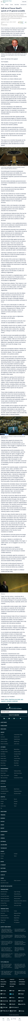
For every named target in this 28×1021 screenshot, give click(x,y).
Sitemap (2, 992)
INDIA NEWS (3, 735)
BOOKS (2, 868)
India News (16, 4)
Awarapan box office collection (20, 907)
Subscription (3, 990)
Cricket (11, 4)
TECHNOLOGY (4, 854)
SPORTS (2, 857)
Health (2, 810)
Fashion (2, 807)
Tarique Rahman (17, 900)
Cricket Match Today (18, 741)
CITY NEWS (3, 753)
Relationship (3, 812)
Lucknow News (17, 764)
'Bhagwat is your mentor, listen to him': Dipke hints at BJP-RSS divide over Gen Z (20, 942)
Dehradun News (17, 758)
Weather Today (13, 988)
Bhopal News (16, 755)
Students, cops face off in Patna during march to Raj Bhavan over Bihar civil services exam (20, 962)
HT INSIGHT (3, 871)
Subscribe (24, 1)
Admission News (4, 795)
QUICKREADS (4, 878)
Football (15, 860)
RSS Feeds (12, 992)
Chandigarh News (4, 758)
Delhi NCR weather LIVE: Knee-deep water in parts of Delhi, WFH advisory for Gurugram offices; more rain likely (20, 972)
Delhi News (3, 760)
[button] (1, 1)
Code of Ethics (22, 990)
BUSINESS (3, 824)
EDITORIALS (3, 847)
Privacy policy (3, 988)
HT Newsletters (22, 988)
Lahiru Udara (16, 750)
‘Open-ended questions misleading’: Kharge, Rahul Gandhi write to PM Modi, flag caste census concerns (7, 937)
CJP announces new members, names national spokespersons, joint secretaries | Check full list (20, 949)
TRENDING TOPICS (5, 915)
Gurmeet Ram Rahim (5, 902)
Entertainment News (5, 924)
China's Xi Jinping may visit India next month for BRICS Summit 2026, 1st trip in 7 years (7, 943)
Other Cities (16, 771)
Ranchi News (3, 771)
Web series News (4, 784)
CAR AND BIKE (4, 851)
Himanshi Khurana (17, 902)
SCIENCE (2, 841)
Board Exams (16, 795)
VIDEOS (2, 831)
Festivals (15, 807)
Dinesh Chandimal (4, 750)
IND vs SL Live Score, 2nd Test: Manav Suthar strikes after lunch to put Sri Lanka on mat (20, 979)
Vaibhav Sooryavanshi (5, 907)
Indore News (3, 762)
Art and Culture (4, 805)
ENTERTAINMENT (4, 775)
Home (2, 4)
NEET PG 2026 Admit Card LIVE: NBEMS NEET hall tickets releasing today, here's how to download (6, 979)
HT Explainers (17, 928)
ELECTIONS (3, 874)
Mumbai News (4, 767)
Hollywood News (17, 777)
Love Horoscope (4, 911)
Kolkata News (3, 764)
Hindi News (16, 926)
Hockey (2, 862)
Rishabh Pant (16, 747)
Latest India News (6, 933)
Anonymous (4, 24)
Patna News (3, 769)
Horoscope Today (17, 911)
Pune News (16, 769)
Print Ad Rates (13, 990)
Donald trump (3, 900)
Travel (15, 812)
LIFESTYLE (3, 803)
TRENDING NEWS (4, 895)
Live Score (3, 743)
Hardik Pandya (17, 745)
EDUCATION (3, 793)
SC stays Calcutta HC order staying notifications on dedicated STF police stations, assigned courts (7, 962)
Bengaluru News (4, 755)
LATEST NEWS (4, 728)
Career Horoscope (17, 909)
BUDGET (2, 834)
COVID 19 (3, 881)
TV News (16, 781)
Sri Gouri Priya (3, 909)
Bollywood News (4, 777)
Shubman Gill (16, 743)
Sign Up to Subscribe (14, 720)
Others (2, 864)
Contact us (12, 985)
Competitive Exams (4, 797)
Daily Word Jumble (4, 889)
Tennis (15, 862)
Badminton (3, 860)
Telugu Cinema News (5, 781)
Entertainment (23, 4)
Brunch (15, 805)
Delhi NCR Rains (4, 898)
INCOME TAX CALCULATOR (6, 892)
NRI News (3, 928)
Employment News (18, 797)
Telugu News (3, 926)
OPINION (3, 844)
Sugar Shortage (17, 898)
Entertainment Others (18, 784)
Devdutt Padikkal (4, 745)
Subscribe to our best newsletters (14, 713)
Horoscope (3, 789)
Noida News (16, 767)
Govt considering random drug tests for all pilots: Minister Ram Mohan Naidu (20, 936)
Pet (1, 814)
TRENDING (3, 821)
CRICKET (2, 738)
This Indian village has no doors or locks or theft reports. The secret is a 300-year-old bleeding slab (6, 955)
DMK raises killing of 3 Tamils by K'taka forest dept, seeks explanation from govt (19, 955)
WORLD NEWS (4, 732)
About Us (2, 985)
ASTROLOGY (3, 787)
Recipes (15, 810)
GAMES (2, 884)
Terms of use (21, 985)
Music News (3, 779)
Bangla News (16, 924)
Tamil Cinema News (18, 779)
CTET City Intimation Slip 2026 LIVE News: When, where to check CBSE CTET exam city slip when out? (6, 972)
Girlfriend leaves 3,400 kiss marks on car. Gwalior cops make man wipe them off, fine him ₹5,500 (7, 949)
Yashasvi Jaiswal (4, 747)
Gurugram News (17, 760)
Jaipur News (16, 762)
